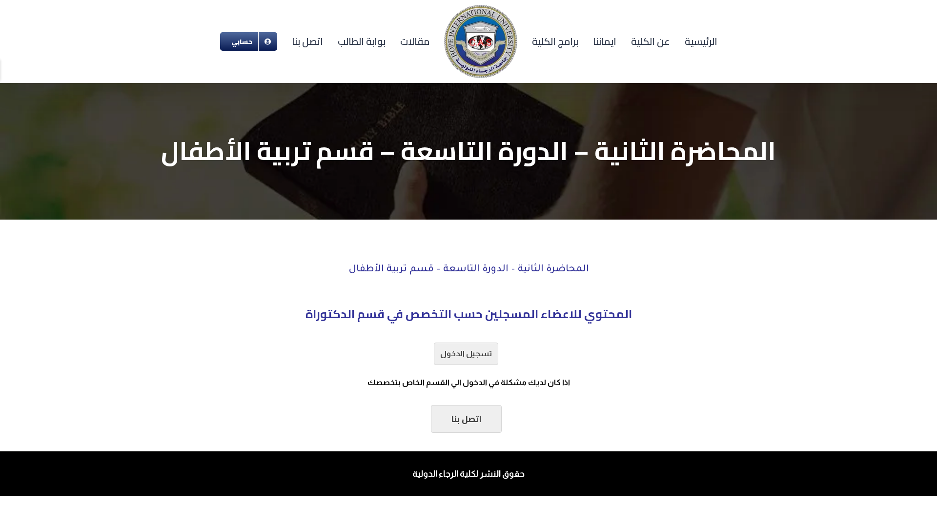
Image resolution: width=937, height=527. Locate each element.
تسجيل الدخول (466, 353)
